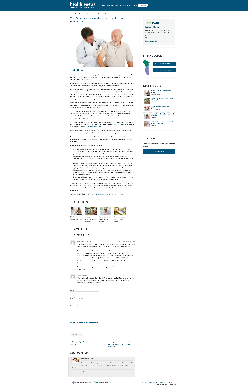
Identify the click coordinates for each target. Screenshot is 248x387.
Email (77, 298)
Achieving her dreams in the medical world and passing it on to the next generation (119, 344)
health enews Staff (77, 21)
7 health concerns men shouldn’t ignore (161, 91)
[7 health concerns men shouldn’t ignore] (76, 211)
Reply (133, 241)
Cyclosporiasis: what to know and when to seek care (162, 122)
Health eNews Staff (161, 382)
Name (72, 290)
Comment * (74, 306)
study (81, 83)
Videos (129, 5)
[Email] (132, 371)
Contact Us (151, 382)
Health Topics (112, 5)
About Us (144, 382)
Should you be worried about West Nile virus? (90, 219)
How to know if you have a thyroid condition (105, 219)
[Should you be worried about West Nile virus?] (91, 211)
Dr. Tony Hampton (122, 124)
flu (100, 77)
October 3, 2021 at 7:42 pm (125, 275)
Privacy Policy (172, 382)
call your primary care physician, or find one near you (105, 194)
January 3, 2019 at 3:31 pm (125, 241)
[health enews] (83, 5)
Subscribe (142, 5)
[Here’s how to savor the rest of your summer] (120, 211)
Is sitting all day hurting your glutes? (160, 107)
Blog (135, 5)
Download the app (151, 41)
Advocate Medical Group (79, 13)
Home (103, 5)
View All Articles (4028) (78, 372)
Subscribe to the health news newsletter (84, 323)
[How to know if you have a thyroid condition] (105, 211)
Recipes (123, 5)
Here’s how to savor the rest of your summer (119, 219)
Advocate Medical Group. (94, 127)
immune (90, 99)
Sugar (91, 156)
